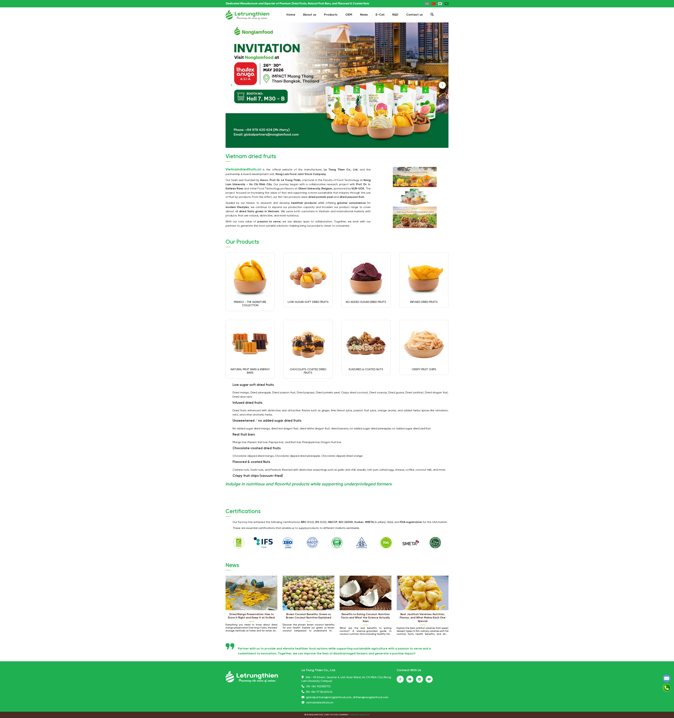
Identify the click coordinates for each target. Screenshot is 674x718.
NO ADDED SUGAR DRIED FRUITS (366, 302)
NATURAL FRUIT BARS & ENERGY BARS (250, 371)
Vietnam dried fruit (360, 715)
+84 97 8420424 (322, 691)
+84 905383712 (321, 686)
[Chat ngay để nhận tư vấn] (666, 678)
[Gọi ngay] (666, 687)
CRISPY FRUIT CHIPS (424, 369)
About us (309, 15)
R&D (395, 15)
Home (290, 15)
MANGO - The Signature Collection (250, 304)
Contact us (414, 15)
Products (331, 15)
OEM (348, 15)
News (364, 15)
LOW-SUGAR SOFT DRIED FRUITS (308, 302)
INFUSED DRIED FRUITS (424, 302)
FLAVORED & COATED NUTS (366, 369)
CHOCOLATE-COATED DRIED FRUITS (308, 371)
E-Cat (380, 15)
